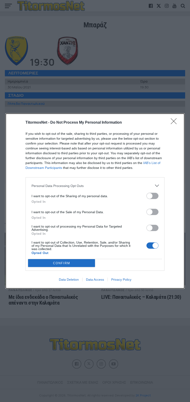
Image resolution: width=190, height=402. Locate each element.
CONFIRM (61, 263)
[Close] (175, 122)
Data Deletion (69, 279)
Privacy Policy (121, 279)
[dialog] (95, 201)
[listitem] (95, 185)
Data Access (95, 279)
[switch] (152, 196)
